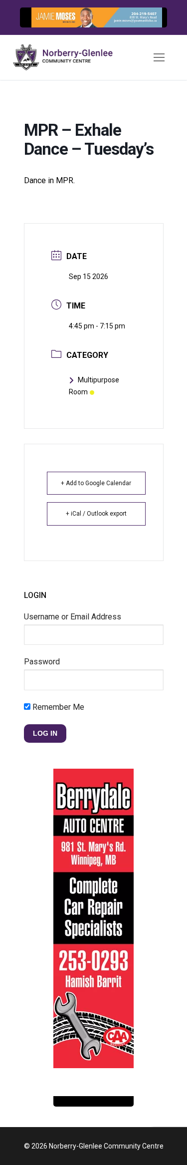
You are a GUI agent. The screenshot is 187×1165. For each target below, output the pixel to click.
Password (42, 661)
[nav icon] (159, 57)
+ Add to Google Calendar (96, 483)
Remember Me (57, 707)
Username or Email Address (72, 616)
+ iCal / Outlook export (96, 513)
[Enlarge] (149, 25)
